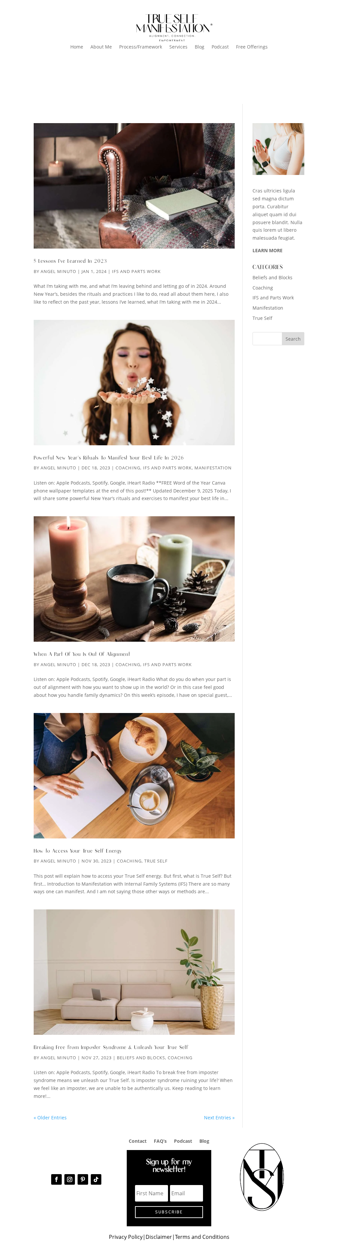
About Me (101, 47)
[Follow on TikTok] (96, 1179)
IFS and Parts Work (136, 271)
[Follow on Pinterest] (83, 1179)
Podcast (220, 47)
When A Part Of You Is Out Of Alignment (82, 654)
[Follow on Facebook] (56, 1179)
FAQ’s (160, 1140)
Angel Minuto (58, 271)
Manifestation (213, 468)
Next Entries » (219, 1117)
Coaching (128, 468)
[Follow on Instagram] (69, 1179)
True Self (156, 861)
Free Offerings (252, 47)
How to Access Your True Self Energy (78, 851)
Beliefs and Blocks (141, 1058)
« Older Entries (50, 1117)
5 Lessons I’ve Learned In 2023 (70, 261)
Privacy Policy (126, 1236)
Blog (199, 47)
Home (76, 47)
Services (178, 47)
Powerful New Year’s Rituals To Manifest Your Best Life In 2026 (109, 458)
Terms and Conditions (202, 1236)
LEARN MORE (268, 250)
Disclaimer (159, 1236)
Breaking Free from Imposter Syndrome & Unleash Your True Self (111, 1047)
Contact (138, 1140)
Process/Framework (140, 47)
